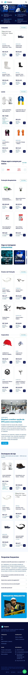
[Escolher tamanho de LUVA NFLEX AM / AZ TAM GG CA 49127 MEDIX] (24, 123)
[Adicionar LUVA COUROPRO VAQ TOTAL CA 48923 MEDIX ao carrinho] (11, 488)
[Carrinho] (26, 2)
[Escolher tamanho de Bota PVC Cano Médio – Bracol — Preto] (24, 83)
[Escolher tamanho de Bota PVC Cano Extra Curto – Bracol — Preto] (11, 55)
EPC (2, 639)
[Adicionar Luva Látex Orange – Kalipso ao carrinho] (24, 151)
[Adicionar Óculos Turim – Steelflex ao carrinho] (24, 298)
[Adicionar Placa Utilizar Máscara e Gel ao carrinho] (24, 235)
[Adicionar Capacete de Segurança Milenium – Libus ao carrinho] (24, 362)
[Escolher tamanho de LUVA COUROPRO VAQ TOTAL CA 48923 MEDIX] (11, 123)
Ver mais (5, 443)
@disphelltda (6, 247)
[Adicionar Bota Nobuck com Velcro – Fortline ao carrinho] (24, 488)
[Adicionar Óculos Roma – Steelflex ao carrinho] (11, 326)
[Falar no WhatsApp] (25, 672)
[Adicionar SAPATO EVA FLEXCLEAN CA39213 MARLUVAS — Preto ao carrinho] (11, 545)
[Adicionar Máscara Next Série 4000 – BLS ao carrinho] (24, 207)
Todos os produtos (19, 639)
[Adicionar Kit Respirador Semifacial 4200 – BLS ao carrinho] (11, 207)
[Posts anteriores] (1, 257)
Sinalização (4, 643)
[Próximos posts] (26, 257)
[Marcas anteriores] (3, 170)
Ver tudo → (24, 163)
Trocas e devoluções (6, 650)
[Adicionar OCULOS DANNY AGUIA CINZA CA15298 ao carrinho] (24, 545)
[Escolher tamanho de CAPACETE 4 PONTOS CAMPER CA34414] (11, 362)
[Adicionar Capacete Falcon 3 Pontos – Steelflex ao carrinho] (24, 391)
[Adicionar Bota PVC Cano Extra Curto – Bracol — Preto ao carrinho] (24, 517)
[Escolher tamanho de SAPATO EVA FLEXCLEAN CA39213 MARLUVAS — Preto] (24, 55)
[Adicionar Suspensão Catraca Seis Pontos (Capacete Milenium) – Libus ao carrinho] (11, 391)
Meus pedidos (4, 654)
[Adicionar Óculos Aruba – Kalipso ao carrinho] (24, 326)
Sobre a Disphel (18, 637)
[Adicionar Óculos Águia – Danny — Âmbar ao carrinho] (11, 298)
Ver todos (23, 27)
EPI (2, 637)
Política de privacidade (6, 652)
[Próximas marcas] (25, 170)
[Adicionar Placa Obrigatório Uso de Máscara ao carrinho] (11, 235)
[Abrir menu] (2, 2)
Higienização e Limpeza (6, 641)
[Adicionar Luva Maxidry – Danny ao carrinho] (11, 151)
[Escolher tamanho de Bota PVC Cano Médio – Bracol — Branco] (11, 83)
